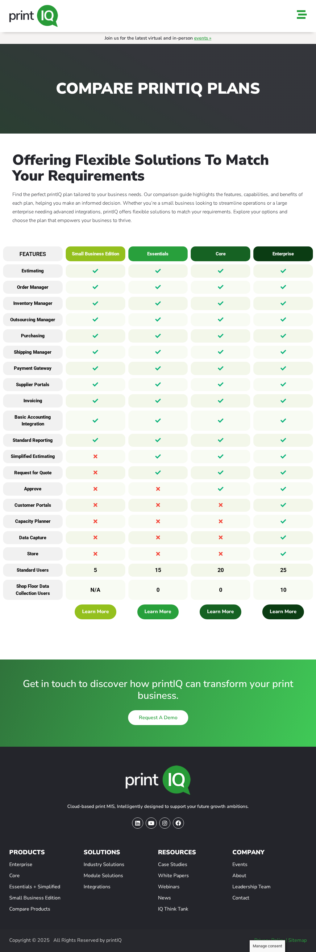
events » (202, 38)
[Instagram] (164, 823)
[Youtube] (151, 823)
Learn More (95, 612)
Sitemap (297, 940)
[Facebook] (178, 823)
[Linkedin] (137, 823)
